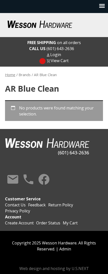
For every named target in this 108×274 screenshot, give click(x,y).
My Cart (70, 223)
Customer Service (23, 199)
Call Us (28, 179)
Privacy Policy (17, 211)
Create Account (19, 223)
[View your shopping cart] (42, 61)
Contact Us (12, 179)
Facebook (43, 179)
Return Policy (60, 205)
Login (55, 54)
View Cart (60, 60)
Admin (65, 249)
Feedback (37, 205)
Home (10, 74)
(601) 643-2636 (51, 48)
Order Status (48, 223)
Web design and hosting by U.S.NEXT (54, 268)
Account (13, 217)
